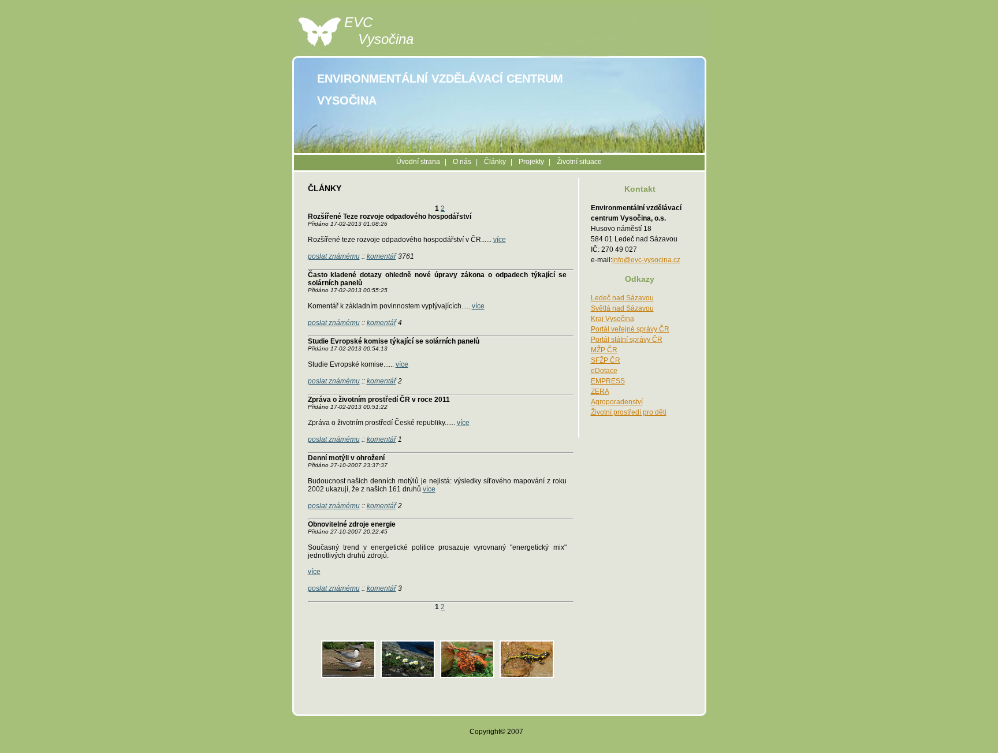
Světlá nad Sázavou (622, 308)
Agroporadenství (617, 402)
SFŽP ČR (605, 360)
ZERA (600, 391)
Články (495, 162)
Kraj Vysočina (612, 319)
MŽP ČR (604, 350)
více (499, 240)
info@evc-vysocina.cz (646, 260)
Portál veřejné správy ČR (630, 329)
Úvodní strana (418, 162)
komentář (381, 256)
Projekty (531, 162)
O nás (462, 162)
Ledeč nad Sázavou (622, 298)
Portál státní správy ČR (626, 340)
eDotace (604, 371)
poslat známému (334, 256)
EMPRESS (608, 381)
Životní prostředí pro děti (628, 412)
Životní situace (579, 162)
